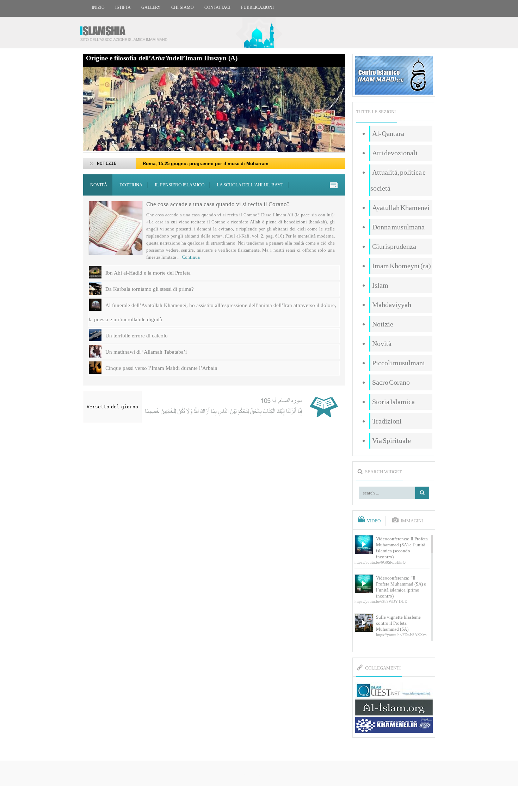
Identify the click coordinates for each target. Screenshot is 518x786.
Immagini (412, 520)
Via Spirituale (391, 440)
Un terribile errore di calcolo (136, 335)
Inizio (98, 7)
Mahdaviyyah (391, 304)
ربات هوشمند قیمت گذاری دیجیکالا (259, 773)
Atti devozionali (395, 153)
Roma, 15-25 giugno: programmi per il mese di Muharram (206, 163)
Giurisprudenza (394, 246)
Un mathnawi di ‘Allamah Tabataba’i (146, 352)
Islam (380, 285)
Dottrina (130, 184)
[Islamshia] (126, 31)
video (374, 520)
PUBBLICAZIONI (257, 7)
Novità (98, 184)
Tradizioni (387, 421)
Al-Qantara (388, 133)
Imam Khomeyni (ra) (401, 266)
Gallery (151, 7)
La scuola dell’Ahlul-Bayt (250, 184)
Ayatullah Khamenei (401, 207)
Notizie (382, 324)
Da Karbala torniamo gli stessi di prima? (149, 289)
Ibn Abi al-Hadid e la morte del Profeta (148, 273)
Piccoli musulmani (398, 363)
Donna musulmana (398, 227)
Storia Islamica (393, 402)
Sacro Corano (391, 382)
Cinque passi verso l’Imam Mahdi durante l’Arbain (161, 368)
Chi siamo (182, 7)
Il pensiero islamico (179, 184)
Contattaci (217, 7)
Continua (191, 257)
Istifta (123, 7)
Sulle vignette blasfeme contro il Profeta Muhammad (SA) (398, 623)
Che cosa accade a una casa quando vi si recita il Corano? (218, 204)
